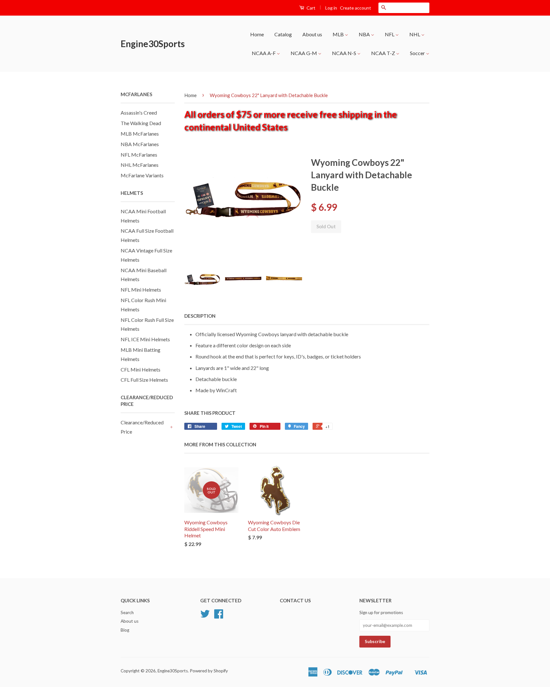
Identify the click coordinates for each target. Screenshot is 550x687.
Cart (310, 8)
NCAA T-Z (383, 53)
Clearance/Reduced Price (142, 427)
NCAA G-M (304, 53)
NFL (390, 34)
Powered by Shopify (209, 670)
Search (127, 612)
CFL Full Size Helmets (144, 380)
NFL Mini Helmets (141, 290)
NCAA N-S (344, 53)
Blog (125, 630)
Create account (355, 8)
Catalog (283, 34)
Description (199, 316)
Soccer (418, 53)
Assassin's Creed (139, 113)
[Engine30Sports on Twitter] (205, 616)
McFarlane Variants (142, 175)
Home (257, 34)
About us (312, 34)
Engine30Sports (153, 43)
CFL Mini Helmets (140, 369)
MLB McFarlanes (140, 134)
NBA (365, 34)
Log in (331, 8)
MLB (339, 34)
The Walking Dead (141, 123)
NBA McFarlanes (140, 144)
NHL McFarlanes (140, 165)
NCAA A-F (264, 53)
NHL (415, 34)
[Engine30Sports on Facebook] (218, 616)
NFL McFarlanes (139, 155)
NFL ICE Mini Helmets (145, 339)
